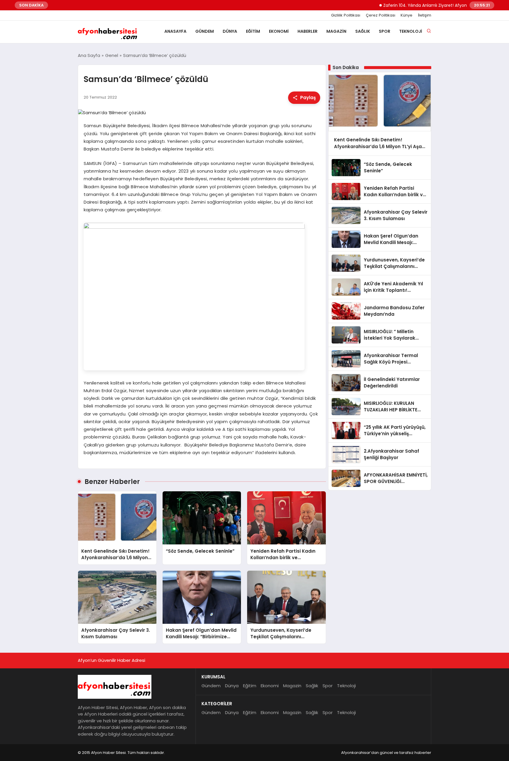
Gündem (204, 31)
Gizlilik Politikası (345, 15)
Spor (384, 31)
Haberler (308, 31)
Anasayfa (175, 31)
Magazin (336, 31)
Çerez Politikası (380, 15)
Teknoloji (410, 31)
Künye (406, 15)
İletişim (424, 15)
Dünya (230, 31)
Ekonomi (279, 31)
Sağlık (362, 31)
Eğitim (253, 31)
